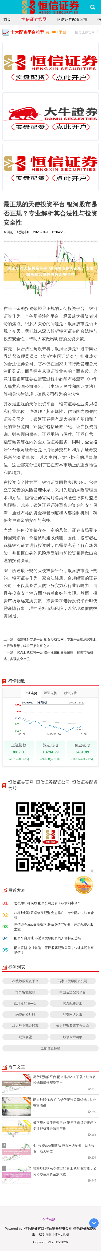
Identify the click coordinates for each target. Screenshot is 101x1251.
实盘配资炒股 (72, 1003)
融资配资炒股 (25, 1014)
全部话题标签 (50, 1048)
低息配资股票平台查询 (72, 1025)
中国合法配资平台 (72, 992)
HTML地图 (61, 1234)
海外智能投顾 (25, 992)
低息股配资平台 (25, 1003)
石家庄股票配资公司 (72, 981)
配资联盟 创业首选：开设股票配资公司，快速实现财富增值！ (54, 950)
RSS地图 (45, 1234)
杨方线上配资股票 (25, 1025)
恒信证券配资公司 (72, 19)
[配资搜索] (92, 7)
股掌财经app (72, 1037)
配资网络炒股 (72, 1014)
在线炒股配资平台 (25, 981)
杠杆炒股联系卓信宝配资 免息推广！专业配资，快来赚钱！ (54, 915)
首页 (7, 19)
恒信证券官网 (34, 19)
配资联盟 (25, 1037)
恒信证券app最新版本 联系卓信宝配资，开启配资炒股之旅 (53, 926)
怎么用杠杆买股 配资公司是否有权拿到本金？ (47, 903)
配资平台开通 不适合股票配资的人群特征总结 (47, 938)
